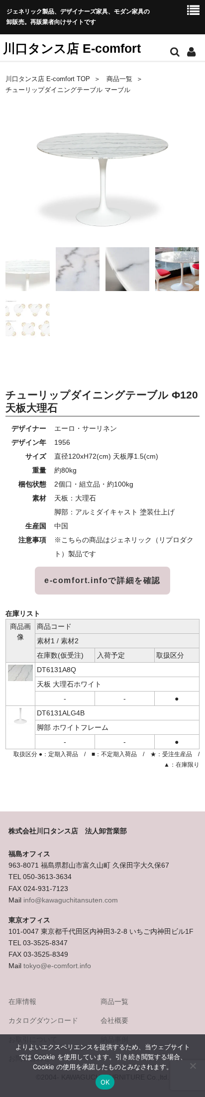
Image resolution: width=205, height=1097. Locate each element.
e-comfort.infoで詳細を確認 (102, 580)
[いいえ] (193, 1066)
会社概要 (114, 1020)
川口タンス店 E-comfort (72, 48)
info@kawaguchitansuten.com (70, 900)
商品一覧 (119, 79)
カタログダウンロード (43, 1020)
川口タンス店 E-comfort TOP (47, 79)
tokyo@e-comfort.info (57, 966)
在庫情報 (22, 1001)
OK (105, 1082)
